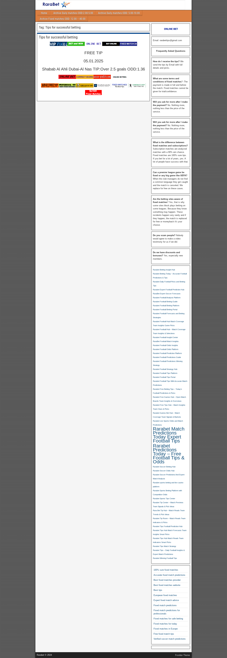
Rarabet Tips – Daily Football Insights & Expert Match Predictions (169, 552)
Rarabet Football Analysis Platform (166, 298)
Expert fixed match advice (166, 600)
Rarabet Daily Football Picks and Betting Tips (169, 284)
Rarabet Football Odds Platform (165, 349)
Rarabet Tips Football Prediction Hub (167, 526)
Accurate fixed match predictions (169, 575)
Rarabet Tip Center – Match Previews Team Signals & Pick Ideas (168, 504)
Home (44, 13)
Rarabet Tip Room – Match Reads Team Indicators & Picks (169, 520)
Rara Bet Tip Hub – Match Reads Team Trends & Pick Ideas (169, 512)
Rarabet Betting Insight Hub (164, 270)
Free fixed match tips (164, 634)
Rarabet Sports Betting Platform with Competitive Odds (167, 493)
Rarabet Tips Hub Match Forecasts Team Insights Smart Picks (169, 532)
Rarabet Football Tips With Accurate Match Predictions (170, 383)
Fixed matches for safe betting (168, 618)
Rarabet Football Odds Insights (165, 345)
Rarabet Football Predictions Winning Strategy (167, 363)
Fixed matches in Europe (166, 628)
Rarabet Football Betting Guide (165, 302)
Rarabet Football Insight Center (165, 337)
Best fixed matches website (167, 585)
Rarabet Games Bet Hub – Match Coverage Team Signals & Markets (167, 415)
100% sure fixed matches (166, 570)
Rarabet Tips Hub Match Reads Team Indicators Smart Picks (168, 540)
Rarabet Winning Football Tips (165, 558)
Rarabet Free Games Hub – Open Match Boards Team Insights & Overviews (169, 399)
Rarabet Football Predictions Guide (167, 357)
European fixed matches (165, 595)
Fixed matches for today (165, 624)
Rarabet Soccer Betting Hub (164, 467)
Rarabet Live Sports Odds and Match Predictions (168, 423)
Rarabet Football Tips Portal (164, 377)
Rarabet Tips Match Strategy (164, 546)
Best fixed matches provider (167, 580)
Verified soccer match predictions (170, 639)
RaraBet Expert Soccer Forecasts (166, 294)
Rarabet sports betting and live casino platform (168, 485)
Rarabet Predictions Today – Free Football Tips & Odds (168, 454)
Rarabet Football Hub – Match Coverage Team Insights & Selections (169, 331)
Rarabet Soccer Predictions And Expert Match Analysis (168, 477)
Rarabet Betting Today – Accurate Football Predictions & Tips (170, 276)
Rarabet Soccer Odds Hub (163, 471)
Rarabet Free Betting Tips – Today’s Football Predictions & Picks (167, 391)
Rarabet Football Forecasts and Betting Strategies (168, 315)
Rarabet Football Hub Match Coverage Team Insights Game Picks (168, 323)
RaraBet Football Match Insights (166, 341)
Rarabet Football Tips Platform (165, 373)
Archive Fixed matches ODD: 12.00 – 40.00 (62, 18)
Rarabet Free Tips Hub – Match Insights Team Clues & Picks (169, 407)
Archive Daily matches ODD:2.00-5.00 (73, 13)
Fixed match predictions (165, 605)
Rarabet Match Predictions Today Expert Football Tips (168, 435)
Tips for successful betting (58, 37)
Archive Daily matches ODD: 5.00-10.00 (119, 13)
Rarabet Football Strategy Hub (165, 369)
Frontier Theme (182, 655)
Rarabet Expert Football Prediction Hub (168, 290)
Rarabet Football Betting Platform (166, 306)
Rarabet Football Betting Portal (165, 310)
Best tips (158, 590)
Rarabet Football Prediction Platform (167, 353)
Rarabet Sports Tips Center (164, 499)
